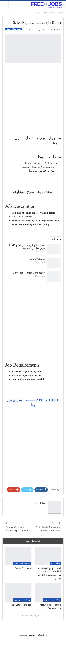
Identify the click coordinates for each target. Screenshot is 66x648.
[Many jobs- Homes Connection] (54, 276)
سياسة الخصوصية (26, 635)
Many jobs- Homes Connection (29, 273)
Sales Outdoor (37, 259)
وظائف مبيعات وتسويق (13, 29)
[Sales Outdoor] (54, 263)
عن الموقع (43, 635)
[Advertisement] (33, 99)
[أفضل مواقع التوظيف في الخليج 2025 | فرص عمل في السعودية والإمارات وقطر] (54, 249)
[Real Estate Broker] (18, 592)
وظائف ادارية (55, 563)
